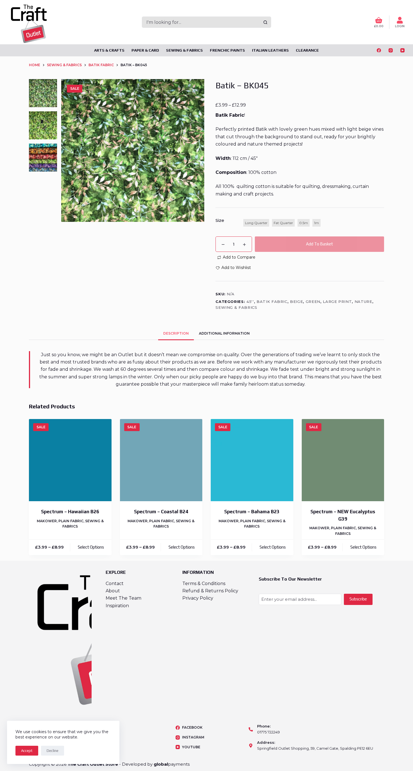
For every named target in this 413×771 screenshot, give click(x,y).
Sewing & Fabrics (184, 50)
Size (219, 220)
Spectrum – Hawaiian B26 (70, 511)
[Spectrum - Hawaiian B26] (70, 460)
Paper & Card (145, 50)
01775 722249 (268, 732)
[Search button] (265, 22)
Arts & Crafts (109, 50)
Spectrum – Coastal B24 (161, 511)
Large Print (337, 301)
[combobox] (201, 22)
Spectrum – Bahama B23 (252, 511)
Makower (47, 521)
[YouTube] (402, 50)
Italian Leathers (270, 50)
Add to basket (319, 243)
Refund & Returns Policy (210, 590)
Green (313, 301)
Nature (363, 301)
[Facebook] (379, 50)
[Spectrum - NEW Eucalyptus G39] (343, 460)
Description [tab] (176, 333)
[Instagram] (391, 50)
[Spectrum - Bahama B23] (252, 460)
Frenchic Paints (227, 50)
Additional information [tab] (224, 333)
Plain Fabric (70, 521)
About (113, 590)
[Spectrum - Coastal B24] (161, 460)
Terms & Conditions (203, 583)
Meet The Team (123, 598)
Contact (115, 583)
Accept (27, 751)
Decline (52, 751)
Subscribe (358, 599)
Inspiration (117, 605)
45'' (250, 301)
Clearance (307, 50)
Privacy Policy (197, 598)
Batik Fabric (272, 301)
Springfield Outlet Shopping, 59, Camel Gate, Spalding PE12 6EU (315, 748)
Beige (296, 301)
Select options (91, 547)
